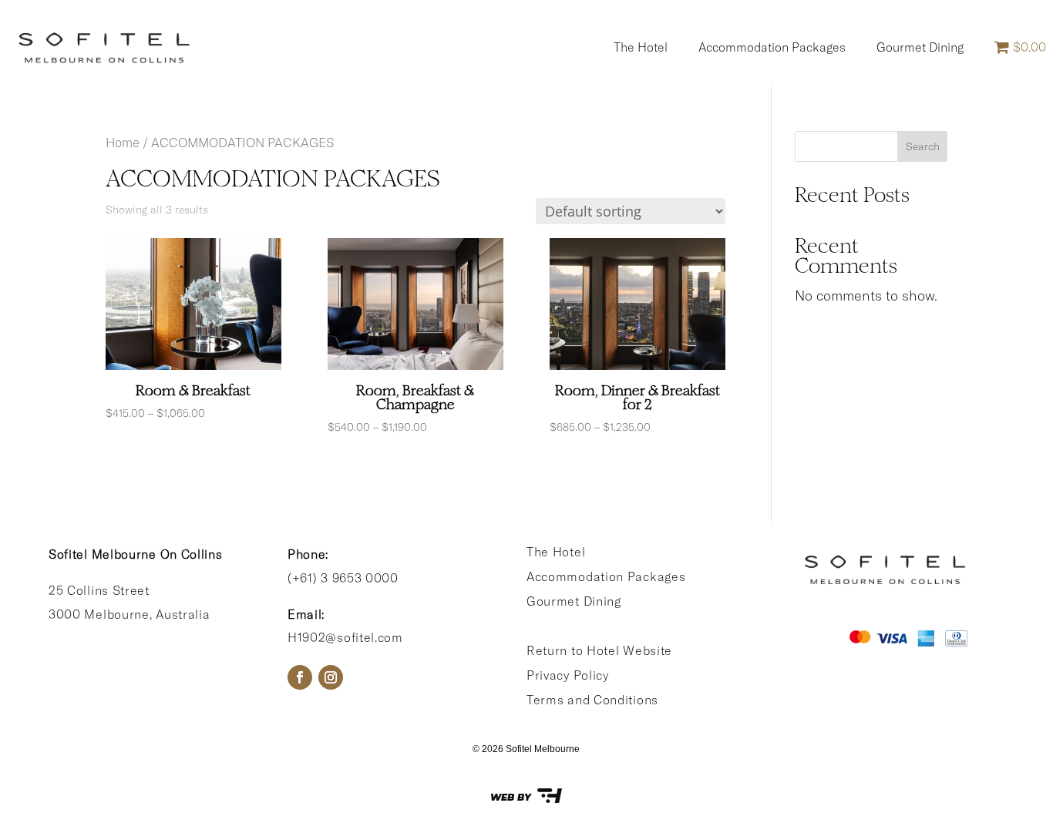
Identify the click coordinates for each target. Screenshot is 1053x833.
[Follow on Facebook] (300, 677)
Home (123, 142)
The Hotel (641, 47)
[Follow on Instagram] (330, 677)
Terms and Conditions (592, 699)
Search (923, 146)
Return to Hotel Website (599, 650)
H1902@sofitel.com (345, 637)
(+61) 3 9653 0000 (343, 578)
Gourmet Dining (920, 47)
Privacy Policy (567, 675)
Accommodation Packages (772, 47)
